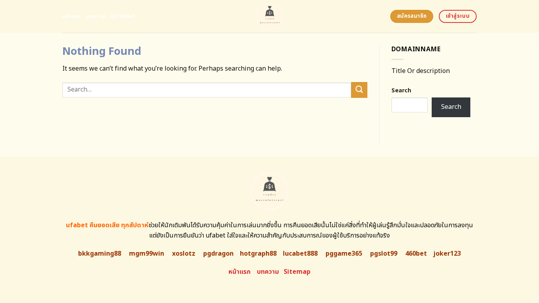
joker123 (447, 253)
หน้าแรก (71, 17)
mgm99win (146, 253)
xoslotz (183, 253)
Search (401, 90)
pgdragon (218, 253)
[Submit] (359, 89)
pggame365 (344, 253)
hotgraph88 (258, 253)
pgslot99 (383, 253)
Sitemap (122, 17)
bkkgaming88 (99, 253)
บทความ (95, 17)
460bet (416, 253)
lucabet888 (300, 253)
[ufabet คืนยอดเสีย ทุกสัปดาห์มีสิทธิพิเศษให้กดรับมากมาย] (269, 16)
